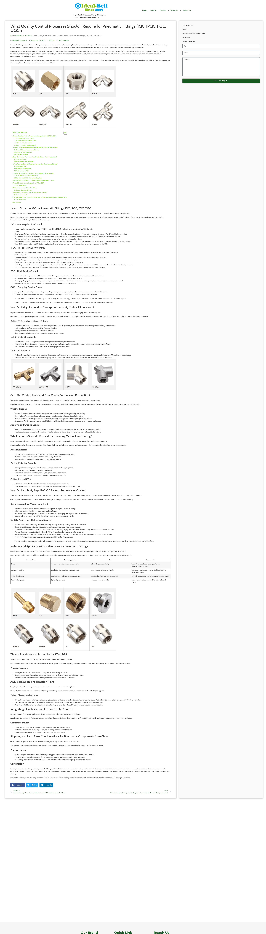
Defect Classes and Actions (24, 190)
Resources (174, 10)
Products (163, 10)
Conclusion (17, 202)
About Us (153, 10)
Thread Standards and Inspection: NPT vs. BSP (28, 183)
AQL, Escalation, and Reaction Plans (25, 188)
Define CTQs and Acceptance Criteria (27, 150)
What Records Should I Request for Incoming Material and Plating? (35, 164)
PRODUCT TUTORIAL (24, 36)
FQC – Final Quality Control (24, 143)
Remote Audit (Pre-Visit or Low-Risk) (27, 175)
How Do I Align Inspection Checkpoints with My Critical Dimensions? (35, 147)
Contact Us (187, 10)
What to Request (21, 159)
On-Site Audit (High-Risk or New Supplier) (29, 178)
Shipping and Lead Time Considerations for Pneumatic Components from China (40, 197)
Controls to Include (21, 195)
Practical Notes (21, 199)
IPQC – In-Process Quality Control (26, 140)
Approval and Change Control (25, 161)
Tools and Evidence (22, 154)
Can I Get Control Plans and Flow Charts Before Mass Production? (35, 157)
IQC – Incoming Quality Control (25, 138)
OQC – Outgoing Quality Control (26, 145)
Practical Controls (21, 185)
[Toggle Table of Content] (64, 133)
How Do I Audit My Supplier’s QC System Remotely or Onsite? (33, 173)
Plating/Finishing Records (23, 168)
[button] (17, 785)
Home (144, 10)
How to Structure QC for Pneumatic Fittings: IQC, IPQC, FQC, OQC (34, 136)
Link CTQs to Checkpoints (24, 152)
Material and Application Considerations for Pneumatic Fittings (34, 180)
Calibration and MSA (22, 171)
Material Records (21, 166)
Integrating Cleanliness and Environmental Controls (30, 192)
